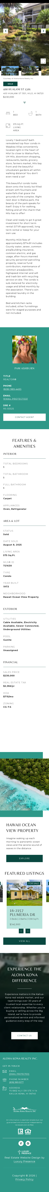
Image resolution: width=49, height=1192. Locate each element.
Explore (24, 858)
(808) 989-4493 (12, 389)
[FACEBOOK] (21, 1143)
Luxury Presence (24, 1161)
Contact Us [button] (24, 1035)
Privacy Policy (24, 1179)
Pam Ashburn (24, 368)
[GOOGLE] (28, 1143)
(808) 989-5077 (16, 1082)
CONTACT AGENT (24, 417)
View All (24, 941)
